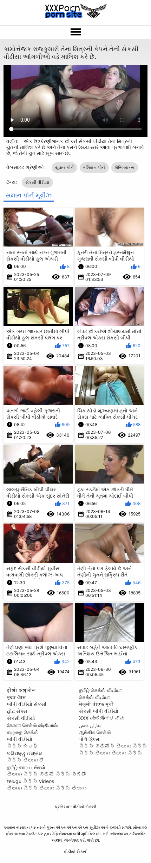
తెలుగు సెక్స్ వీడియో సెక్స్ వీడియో (46, 774)
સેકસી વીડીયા (37, 182)
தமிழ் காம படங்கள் (26, 767)
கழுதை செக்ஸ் (22, 732)
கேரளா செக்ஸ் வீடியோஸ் (32, 725)
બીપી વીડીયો (19, 739)
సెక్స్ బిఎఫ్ (22, 746)
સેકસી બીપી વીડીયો (98, 711)
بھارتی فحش (90, 725)
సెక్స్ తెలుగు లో (25, 760)
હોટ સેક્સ (17, 711)
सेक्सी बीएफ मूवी (96, 704)
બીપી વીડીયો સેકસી (26, 704)
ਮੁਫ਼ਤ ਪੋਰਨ (16, 697)
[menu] (75, 32)
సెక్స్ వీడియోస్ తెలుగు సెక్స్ (113, 746)
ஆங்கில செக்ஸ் (95, 732)
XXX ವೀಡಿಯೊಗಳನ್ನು (101, 718)
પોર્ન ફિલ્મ (89, 739)
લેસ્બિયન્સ (125, 167)
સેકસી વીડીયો (21, 718)
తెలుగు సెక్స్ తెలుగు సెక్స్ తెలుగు (46, 788)
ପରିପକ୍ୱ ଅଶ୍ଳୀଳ (24, 753)
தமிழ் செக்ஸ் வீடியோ (100, 690)
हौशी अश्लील (21, 690)
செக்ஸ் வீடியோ (94, 697)
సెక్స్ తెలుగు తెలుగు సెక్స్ (110, 753)
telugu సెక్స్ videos (30, 781)
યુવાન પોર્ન (64, 167)
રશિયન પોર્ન (94, 167)
